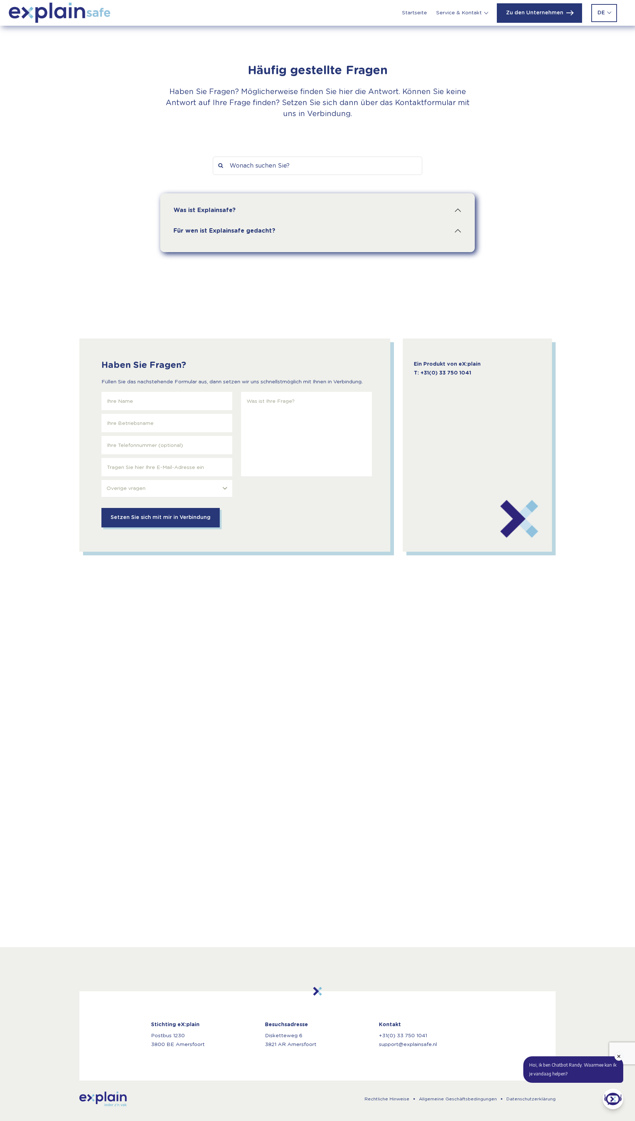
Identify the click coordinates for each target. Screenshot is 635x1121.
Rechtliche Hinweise (387, 1099)
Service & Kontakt (459, 12)
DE (601, 12)
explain (103, 1099)
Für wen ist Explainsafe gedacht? (224, 231)
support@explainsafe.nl (408, 1044)
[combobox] (166, 488)
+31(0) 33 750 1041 (403, 1035)
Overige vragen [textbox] (126, 488)
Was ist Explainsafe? (204, 210)
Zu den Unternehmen (534, 12)
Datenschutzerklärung (531, 1099)
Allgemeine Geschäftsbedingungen (458, 1099)
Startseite (414, 12)
